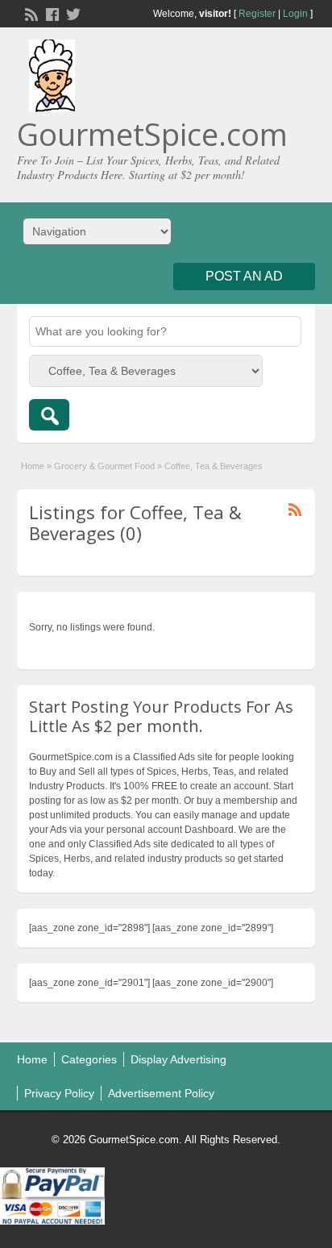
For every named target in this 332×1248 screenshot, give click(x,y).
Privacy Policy (59, 1093)
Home (32, 466)
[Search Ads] (49, 415)
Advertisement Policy (161, 1093)
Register (257, 13)
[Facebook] (50, 12)
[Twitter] (71, 12)
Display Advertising (178, 1059)
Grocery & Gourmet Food (104, 466)
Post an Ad (244, 276)
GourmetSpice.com (152, 134)
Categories (89, 1059)
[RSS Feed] (29, 12)
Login (295, 13)
